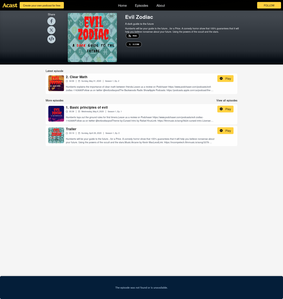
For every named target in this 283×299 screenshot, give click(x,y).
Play (228, 78)
